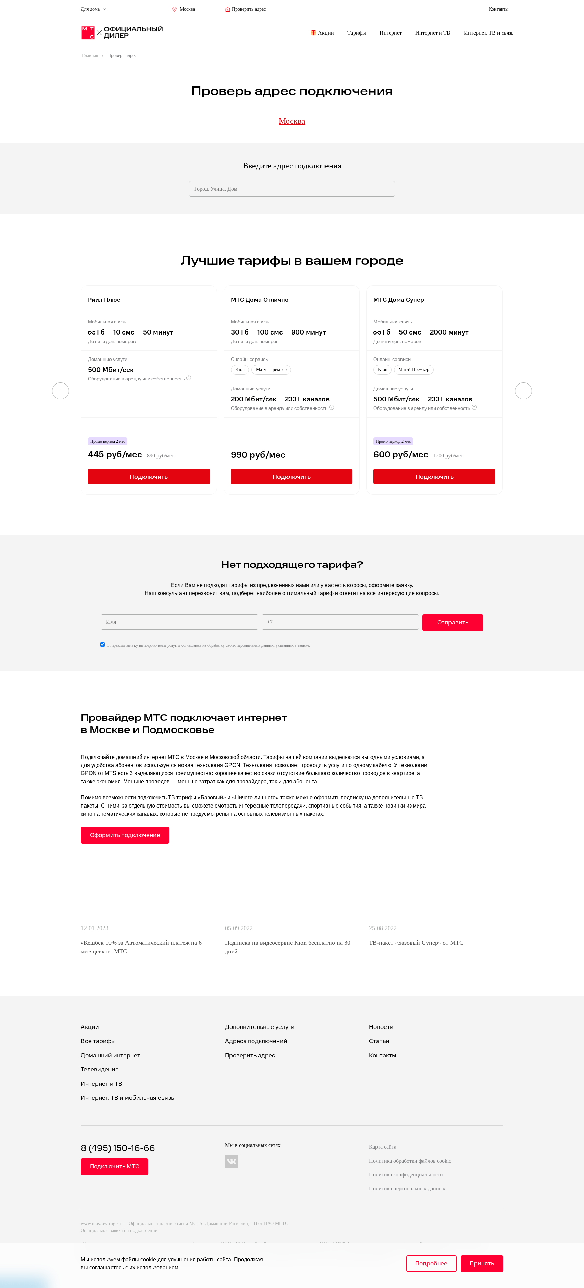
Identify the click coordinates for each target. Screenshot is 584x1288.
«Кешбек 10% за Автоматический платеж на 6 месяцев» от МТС (141, 947)
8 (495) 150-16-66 (118, 1148)
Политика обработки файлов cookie (410, 1161)
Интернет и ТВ (433, 33)
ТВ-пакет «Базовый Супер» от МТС (416, 942)
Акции (326, 33)
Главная (90, 55)
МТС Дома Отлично (260, 299)
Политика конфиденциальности (406, 1175)
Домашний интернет (110, 1055)
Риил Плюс (104, 299)
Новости (381, 1027)
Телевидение (100, 1069)
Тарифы (356, 33)
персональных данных (255, 645)
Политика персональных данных (407, 1188)
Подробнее (431, 1263)
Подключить (149, 476)
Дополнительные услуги (260, 1027)
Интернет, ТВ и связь (488, 33)
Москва (187, 9)
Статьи (379, 1041)
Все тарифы (98, 1041)
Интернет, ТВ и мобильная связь (127, 1097)
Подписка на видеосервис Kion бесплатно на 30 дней (287, 947)
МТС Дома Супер (398, 299)
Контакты (382, 1055)
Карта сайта (382, 1147)
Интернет (391, 33)
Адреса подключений (256, 1041)
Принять (482, 1263)
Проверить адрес (249, 9)
